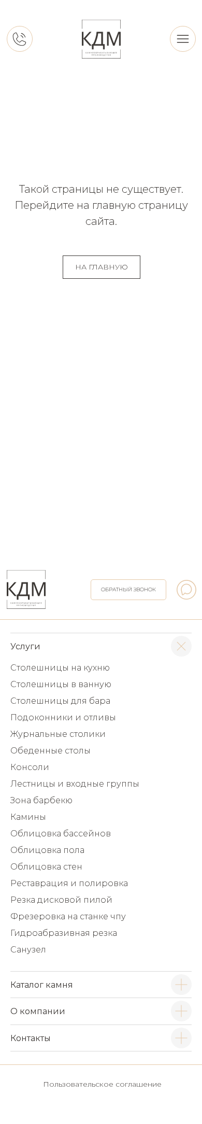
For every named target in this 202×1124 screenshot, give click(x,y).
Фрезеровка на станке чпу (68, 916)
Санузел (28, 950)
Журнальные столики (58, 734)
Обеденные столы (50, 751)
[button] (128, 589)
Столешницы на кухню (60, 668)
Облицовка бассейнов (60, 833)
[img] (101, 39)
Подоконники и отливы (63, 717)
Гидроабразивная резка (63, 933)
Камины (28, 817)
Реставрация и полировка (69, 883)
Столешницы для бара (60, 701)
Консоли (29, 767)
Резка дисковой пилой (61, 900)
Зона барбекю (41, 800)
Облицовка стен (46, 867)
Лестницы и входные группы (74, 784)
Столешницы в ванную (60, 684)
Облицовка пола (47, 850)
